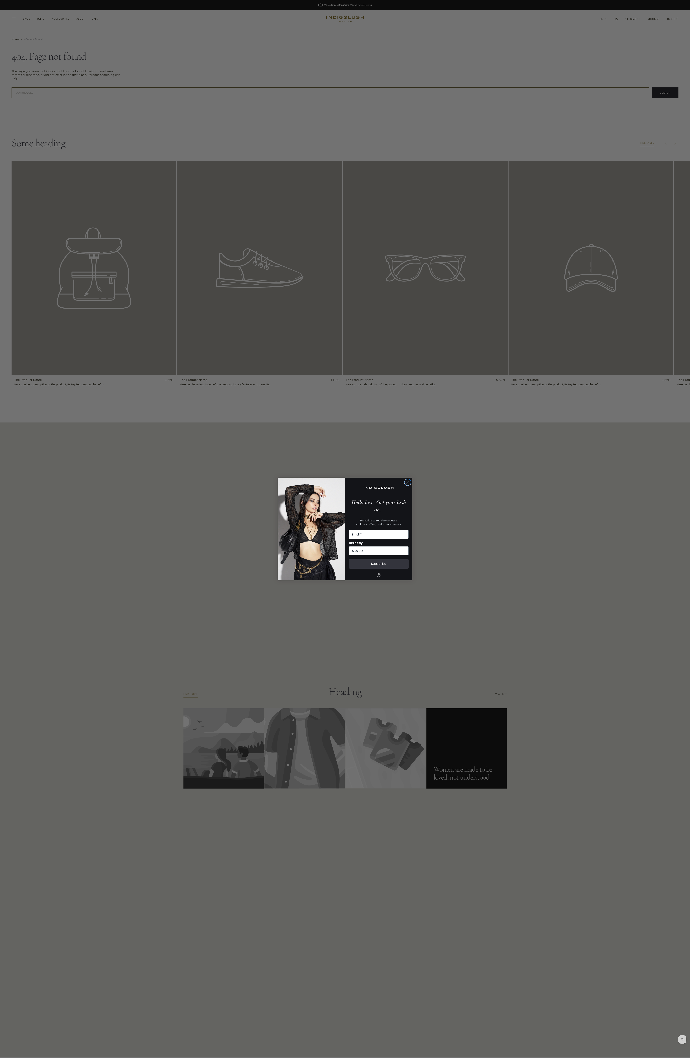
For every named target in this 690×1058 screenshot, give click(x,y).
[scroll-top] (682, 1050)
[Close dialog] (408, 482)
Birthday (356, 543)
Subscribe (378, 564)
